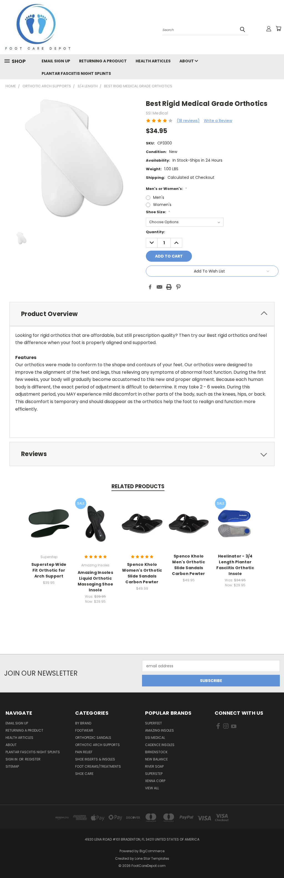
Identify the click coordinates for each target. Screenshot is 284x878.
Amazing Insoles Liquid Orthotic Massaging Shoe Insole (95, 581)
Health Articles (153, 61)
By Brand (83, 723)
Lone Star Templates (152, 858)
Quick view (49, 517)
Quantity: (155, 232)
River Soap (154, 766)
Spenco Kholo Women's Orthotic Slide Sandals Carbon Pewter (142, 573)
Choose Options (49, 527)
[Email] (159, 287)
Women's (162, 204)
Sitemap (12, 766)
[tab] (142, 314)
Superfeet (153, 723)
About (187, 61)
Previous (275, 860)
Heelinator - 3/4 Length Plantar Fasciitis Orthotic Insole (235, 564)
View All (152, 788)
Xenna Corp (155, 780)
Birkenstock (156, 752)
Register (32, 759)
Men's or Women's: (166, 188)
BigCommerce (152, 851)
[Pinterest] (178, 287)
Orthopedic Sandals (93, 737)
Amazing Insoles (159, 730)
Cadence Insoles (159, 744)
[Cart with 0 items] (278, 28)
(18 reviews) (188, 120)
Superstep (154, 773)
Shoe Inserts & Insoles (95, 759)
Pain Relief (83, 752)
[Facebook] (150, 287)
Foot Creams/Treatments (98, 766)
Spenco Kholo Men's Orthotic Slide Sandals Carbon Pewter (188, 564)
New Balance (156, 759)
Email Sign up (56, 61)
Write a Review (218, 120)
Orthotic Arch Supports (97, 744)
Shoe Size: (158, 212)
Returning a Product (103, 61)
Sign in (12, 759)
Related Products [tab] (137, 486)
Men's (158, 197)
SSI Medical (155, 737)
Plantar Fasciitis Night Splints (76, 73)
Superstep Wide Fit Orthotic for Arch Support (49, 570)
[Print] (169, 287)
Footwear (84, 730)
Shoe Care (84, 773)
